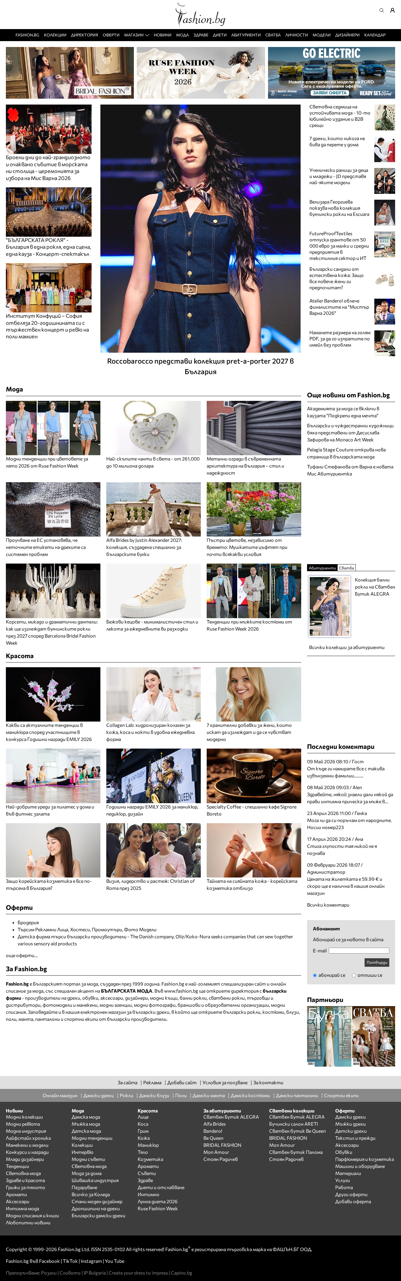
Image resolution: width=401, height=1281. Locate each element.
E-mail (320, 950)
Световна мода (23, 1173)
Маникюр (148, 1145)
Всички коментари (328, 904)
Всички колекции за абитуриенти (347, 647)
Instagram (91, 1261)
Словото (70, 1272)
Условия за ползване (225, 1082)
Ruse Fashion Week (158, 1208)
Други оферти (351, 1194)
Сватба (273, 34)
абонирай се (331, 975)
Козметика (150, 1159)
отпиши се (369, 975)
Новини (162, 34)
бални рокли (193, 998)
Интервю (82, 1152)
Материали (348, 1173)
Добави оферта (353, 1201)
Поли (181, 1095)
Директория (84, 34)
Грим (143, 1131)
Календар (374, 34)
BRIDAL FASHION (222, 1145)
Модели (322, 34)
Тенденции (17, 1166)
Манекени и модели (27, 1145)
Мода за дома (87, 1173)
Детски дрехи (351, 1131)
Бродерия (28, 922)
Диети (220, 34)
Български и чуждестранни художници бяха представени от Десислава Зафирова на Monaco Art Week (350, 432)
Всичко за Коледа (91, 1194)
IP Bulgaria (95, 1272)
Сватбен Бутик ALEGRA (231, 1116)
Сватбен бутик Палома (296, 1152)
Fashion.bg (27, 34)
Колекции (55, 34)
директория (245, 990)
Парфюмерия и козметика (364, 1159)
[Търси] (383, 10)
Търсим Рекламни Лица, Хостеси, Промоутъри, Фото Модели (87, 929)
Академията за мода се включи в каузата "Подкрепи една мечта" (343, 412)
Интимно (148, 1194)
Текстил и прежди (355, 1138)
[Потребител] (394, 10)
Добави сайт (182, 1082)
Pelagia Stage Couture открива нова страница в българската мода (346, 453)
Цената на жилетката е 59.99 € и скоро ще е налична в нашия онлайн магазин (346, 886)
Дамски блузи (154, 1095)
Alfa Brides (214, 1124)
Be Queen (213, 1138)
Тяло (143, 1152)
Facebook (49, 1261)
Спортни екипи (341, 1095)
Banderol (212, 1131)
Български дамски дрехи (98, 1215)
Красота (20, 656)
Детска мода (86, 1131)
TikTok (70, 1261)
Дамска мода (86, 1116)
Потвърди (377, 962)
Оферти (111, 34)
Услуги (342, 1180)
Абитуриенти (246, 34)
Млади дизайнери (25, 1159)
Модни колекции (24, 1116)
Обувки (343, 1152)
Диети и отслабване (161, 1187)
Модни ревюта (23, 1124)
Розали (49, 1272)
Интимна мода (22, 1208)
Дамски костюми (250, 1095)
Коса (143, 1124)
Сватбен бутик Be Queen (297, 1131)
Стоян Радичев (220, 1159)
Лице (143, 1116)
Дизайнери (347, 34)
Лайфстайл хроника (28, 1138)
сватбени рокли (227, 998)
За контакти (268, 1082)
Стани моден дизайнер (97, 1201)
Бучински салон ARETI (293, 1124)
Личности (296, 34)
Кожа (144, 1138)
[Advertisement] (351, 520)
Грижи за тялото (25, 1187)
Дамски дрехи (98, 1095)
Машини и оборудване (360, 1166)
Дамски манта (209, 1095)
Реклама (152, 1082)
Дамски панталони (297, 1095)
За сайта (127, 1082)
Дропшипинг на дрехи (96, 1208)
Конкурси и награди (27, 1152)
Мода (182, 34)
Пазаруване (84, 1187)
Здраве (200, 34)
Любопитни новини (28, 1222)
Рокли (126, 1095)
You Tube (114, 1261)
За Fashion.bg (26, 969)
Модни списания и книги (32, 1215)
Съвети (147, 1173)
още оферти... (22, 955)
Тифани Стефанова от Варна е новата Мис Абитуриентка (350, 470)
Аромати (16, 1194)
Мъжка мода (86, 1124)
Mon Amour (216, 1152)
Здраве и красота (25, 1180)
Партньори (325, 999)
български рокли (241, 1012)
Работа (344, 1187)
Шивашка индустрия (95, 1180)
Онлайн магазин (60, 1095)
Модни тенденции (92, 1138)
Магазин (134, 34)
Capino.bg (181, 1272)
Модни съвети (88, 1159)
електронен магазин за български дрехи (124, 1012)
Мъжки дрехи (350, 1124)
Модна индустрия (26, 1131)
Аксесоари (17, 1201)
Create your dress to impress (138, 1272)
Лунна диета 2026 (158, 1201)
